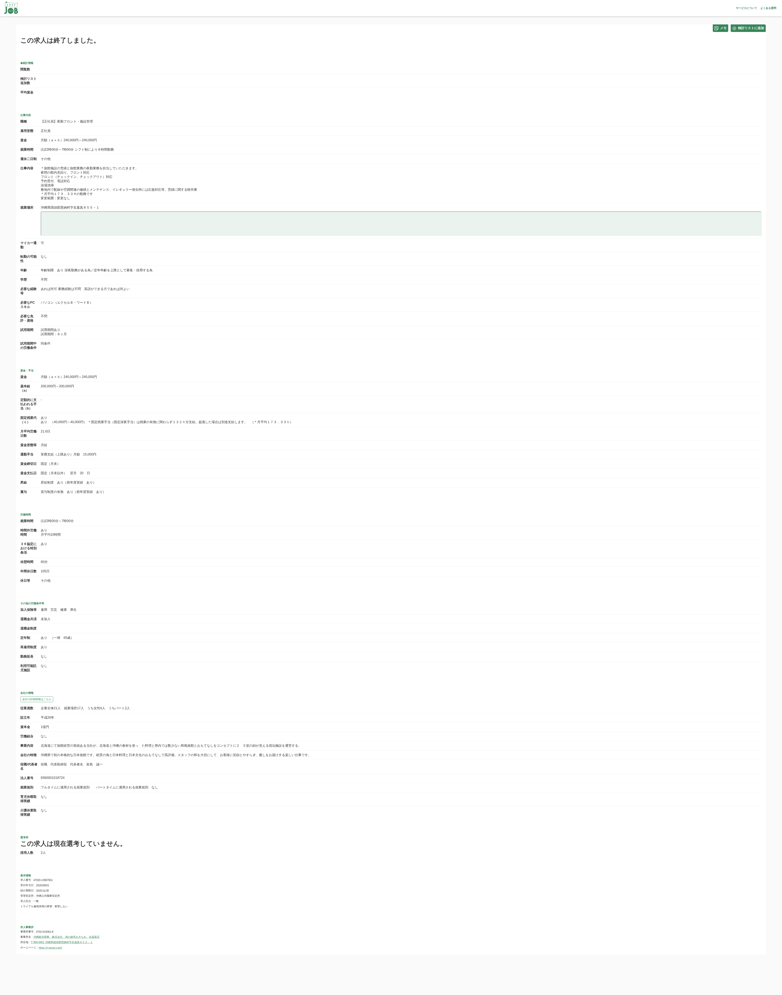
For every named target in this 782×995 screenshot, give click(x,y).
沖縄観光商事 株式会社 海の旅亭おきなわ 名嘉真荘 (66, 936)
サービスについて (746, 8)
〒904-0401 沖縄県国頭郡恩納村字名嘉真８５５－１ (62, 942)
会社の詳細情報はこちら (36, 699)
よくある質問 (768, 8)
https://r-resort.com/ (50, 947)
